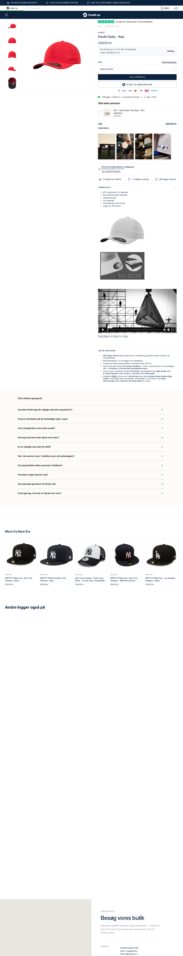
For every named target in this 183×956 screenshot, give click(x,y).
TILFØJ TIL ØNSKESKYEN (139, 84)
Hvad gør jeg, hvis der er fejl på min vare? (39, 493)
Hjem (100, 26)
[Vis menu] (6, 15)
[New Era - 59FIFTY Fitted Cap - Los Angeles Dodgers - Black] (162, 554)
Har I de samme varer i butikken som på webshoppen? (46, 456)
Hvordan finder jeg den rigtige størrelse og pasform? (45, 409)
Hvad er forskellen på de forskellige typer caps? (43, 419)
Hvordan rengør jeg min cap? (33, 474)
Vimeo (125, 336)
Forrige (22, 55)
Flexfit (101, 32)
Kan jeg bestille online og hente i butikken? (40, 465)
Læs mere (117, 116)
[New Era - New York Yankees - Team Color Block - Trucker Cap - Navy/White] (91, 554)
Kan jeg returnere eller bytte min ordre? (38, 437)
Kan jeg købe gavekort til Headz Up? (37, 484)
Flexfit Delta (103, 336)
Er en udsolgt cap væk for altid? (34, 446)
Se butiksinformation (111, 171)
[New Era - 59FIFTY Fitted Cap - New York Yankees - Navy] (56, 554)
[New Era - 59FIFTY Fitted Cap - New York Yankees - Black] (21, 554)
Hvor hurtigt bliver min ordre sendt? (36, 428)
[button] (165, 8)
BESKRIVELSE (105, 187)
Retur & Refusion (107, 351)
